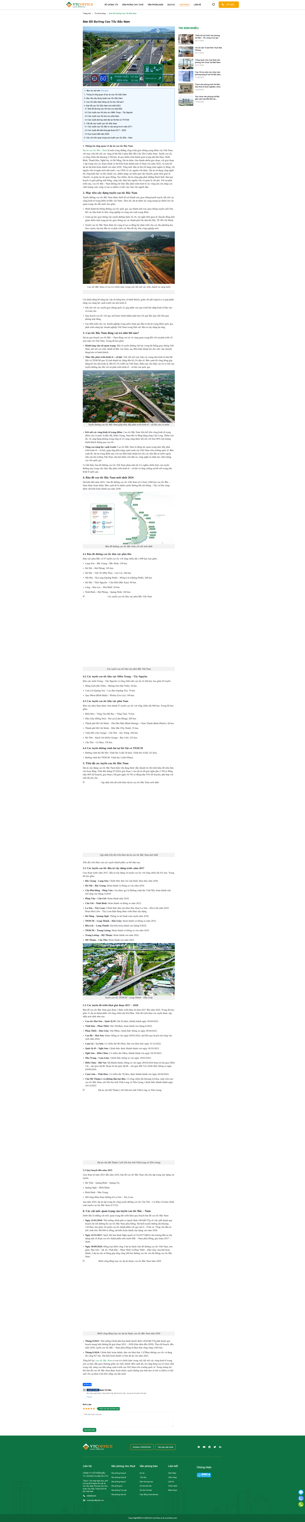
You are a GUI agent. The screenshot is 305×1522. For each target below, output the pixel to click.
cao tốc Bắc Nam (104, 1360)
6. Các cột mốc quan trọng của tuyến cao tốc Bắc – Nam (108, 138)
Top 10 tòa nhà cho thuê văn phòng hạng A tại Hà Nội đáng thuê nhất (208, 73)
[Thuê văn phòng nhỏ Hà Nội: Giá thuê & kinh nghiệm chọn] (185, 93)
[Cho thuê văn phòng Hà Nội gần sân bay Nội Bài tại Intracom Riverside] (185, 105)
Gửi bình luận (89, 1430)
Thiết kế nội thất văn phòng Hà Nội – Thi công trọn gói (207, 36)
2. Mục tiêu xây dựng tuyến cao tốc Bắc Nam (103, 98)
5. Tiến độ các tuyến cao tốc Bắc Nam (100, 123)
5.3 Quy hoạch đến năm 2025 (97, 134)
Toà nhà (143, 1477)
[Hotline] (223, 4)
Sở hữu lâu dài (145, 1486)
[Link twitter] (215, 1447)
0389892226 (91, 1496)
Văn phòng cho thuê (132, 4)
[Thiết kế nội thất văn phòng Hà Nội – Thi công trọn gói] (185, 44)
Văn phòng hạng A (118, 1473)
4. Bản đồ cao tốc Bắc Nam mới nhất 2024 (102, 106)
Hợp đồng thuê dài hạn (149, 1494)
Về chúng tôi (111, 4)
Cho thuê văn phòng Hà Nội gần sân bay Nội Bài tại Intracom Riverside (207, 97)
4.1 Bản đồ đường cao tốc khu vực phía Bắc (103, 109)
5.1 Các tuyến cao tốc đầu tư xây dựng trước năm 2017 (108, 127)
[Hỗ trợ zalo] (301, 1499)
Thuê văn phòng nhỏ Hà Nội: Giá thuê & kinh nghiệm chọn (208, 85)
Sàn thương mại (146, 1482)
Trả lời (89, 1397)
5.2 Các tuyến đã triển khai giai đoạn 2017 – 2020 (105, 130)
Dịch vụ (171, 4)
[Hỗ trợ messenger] (301, 1493)
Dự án (142, 1473)
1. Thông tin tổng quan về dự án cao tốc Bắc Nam (105, 94)
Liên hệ (197, 4)
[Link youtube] (204, 1447)
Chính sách (172, 1486)
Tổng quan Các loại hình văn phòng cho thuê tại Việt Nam (208, 61)
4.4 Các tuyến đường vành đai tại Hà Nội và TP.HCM (107, 120)
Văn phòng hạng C (118, 1482)
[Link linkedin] (220, 1447)
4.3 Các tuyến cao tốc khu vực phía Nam (102, 116)
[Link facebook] (199, 1447)
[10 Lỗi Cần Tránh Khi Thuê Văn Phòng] (185, 56)
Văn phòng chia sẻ (118, 1494)
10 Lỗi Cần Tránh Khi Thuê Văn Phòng (208, 49)
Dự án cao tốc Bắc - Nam (95, 150)
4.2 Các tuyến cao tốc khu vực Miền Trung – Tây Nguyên (109, 112)
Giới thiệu (172, 1473)
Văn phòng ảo (116, 1486)
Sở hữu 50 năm (146, 1490)
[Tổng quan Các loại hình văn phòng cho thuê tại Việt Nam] (185, 69)
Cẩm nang (184, 4)
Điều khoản (172, 1490)
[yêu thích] (213, 4)
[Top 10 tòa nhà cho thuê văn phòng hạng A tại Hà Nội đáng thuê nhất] (185, 81)
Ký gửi (230, 4)
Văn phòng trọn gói (119, 1490)
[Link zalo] (209, 1447)
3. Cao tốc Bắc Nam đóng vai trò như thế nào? (104, 102)
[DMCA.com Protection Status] (204, 1477)
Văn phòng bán (155, 4)
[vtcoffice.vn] (79, 4)
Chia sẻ (88, 1384)
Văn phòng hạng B (118, 1477)
